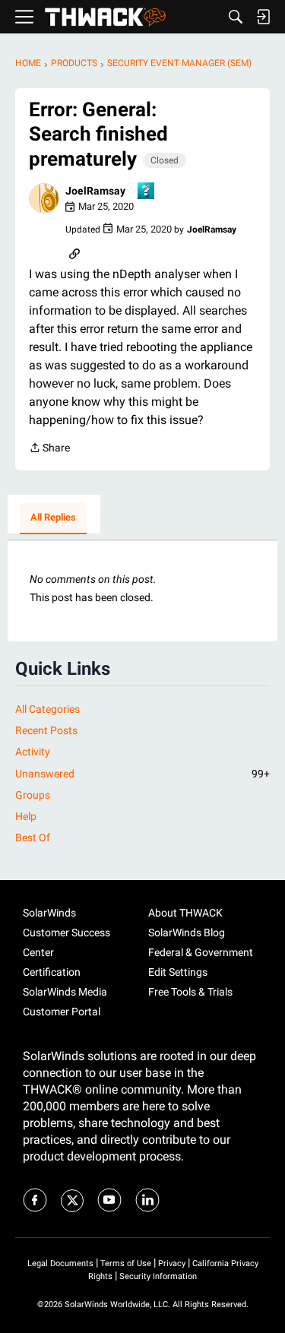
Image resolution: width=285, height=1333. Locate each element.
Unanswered (142, 774)
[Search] (235, 16)
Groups (32, 795)
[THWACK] (105, 17)
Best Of (32, 837)
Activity (32, 752)
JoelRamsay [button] (95, 191)
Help (25, 816)
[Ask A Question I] (147, 192)
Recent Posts (46, 730)
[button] (44, 198)
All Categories (47, 709)
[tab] (53, 518)
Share (49, 449)
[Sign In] (263, 16)
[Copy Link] (74, 252)
